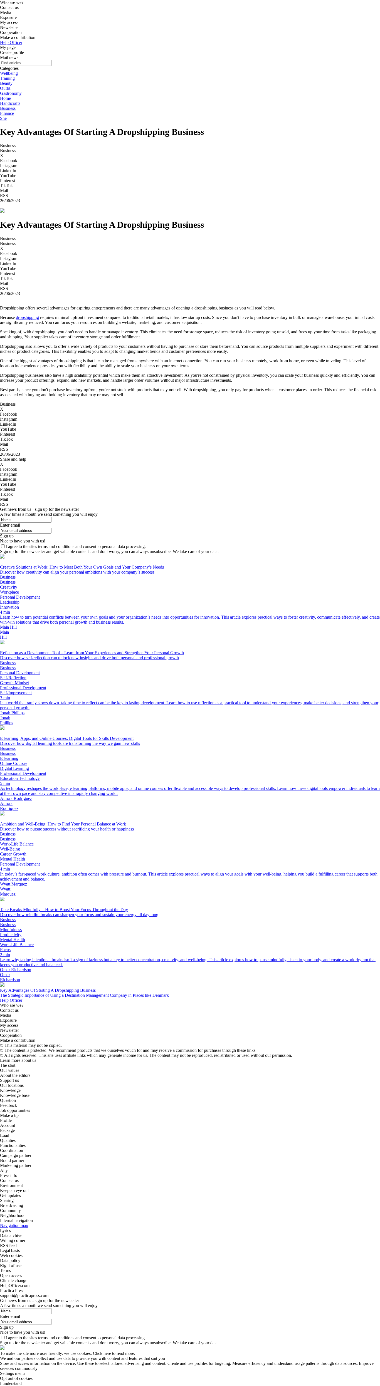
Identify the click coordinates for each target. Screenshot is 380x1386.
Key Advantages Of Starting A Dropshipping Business (48, 990)
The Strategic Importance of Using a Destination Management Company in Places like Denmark (84, 995)
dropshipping (27, 317)
